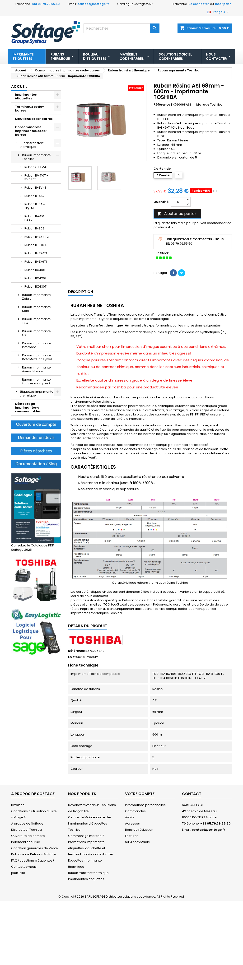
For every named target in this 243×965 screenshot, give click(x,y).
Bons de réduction (139, 829)
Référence (162, 105)
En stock (75, 657)
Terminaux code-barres (29, 108)
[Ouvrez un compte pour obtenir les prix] (36, 424)
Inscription (223, 4)
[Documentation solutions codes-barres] (36, 464)
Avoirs (130, 817)
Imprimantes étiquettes (26, 96)
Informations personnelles (145, 805)
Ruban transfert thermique (31, 145)
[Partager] (173, 272)
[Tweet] (181, 272)
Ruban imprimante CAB (36, 333)
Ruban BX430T (35, 286)
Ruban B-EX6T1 (35, 261)
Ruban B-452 (34, 196)
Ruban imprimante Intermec (36, 345)
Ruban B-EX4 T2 (36, 236)
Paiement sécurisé (25, 842)
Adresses (132, 823)
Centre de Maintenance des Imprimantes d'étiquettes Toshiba (90, 823)
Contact (191, 794)
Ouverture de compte (28, 836)
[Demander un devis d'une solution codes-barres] (36, 437)
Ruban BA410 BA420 (34, 218)
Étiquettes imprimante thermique (36, 393)
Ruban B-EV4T (35, 187)
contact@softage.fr (93, 4)
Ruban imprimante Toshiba (36, 157)
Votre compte (139, 794)
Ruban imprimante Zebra (36, 297)
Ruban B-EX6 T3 (36, 245)
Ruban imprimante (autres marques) (36, 381)
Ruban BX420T (35, 278)
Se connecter (198, 4)
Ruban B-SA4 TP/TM (34, 206)
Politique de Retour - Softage (33, 854)
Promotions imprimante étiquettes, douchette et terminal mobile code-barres (91, 848)
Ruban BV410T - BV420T (36, 177)
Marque (202, 105)
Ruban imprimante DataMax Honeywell (37, 357)
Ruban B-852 (34, 228)
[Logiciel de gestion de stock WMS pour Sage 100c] (36, 632)
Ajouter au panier (176, 213)
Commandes (135, 811)
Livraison (17, 805)
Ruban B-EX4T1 (35, 253)
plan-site (18, 873)
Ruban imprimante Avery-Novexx (36, 369)
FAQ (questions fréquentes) (32, 860)
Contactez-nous (24, 866)
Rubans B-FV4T (36, 167)
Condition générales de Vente (34, 848)
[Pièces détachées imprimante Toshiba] (36, 450)
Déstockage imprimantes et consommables (28, 407)
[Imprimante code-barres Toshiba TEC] (36, 580)
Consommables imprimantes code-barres (31, 131)
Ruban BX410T (35, 270)
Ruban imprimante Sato (36, 309)
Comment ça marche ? (86, 836)
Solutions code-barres (33, 119)
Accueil (19, 86)
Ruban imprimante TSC (36, 321)
